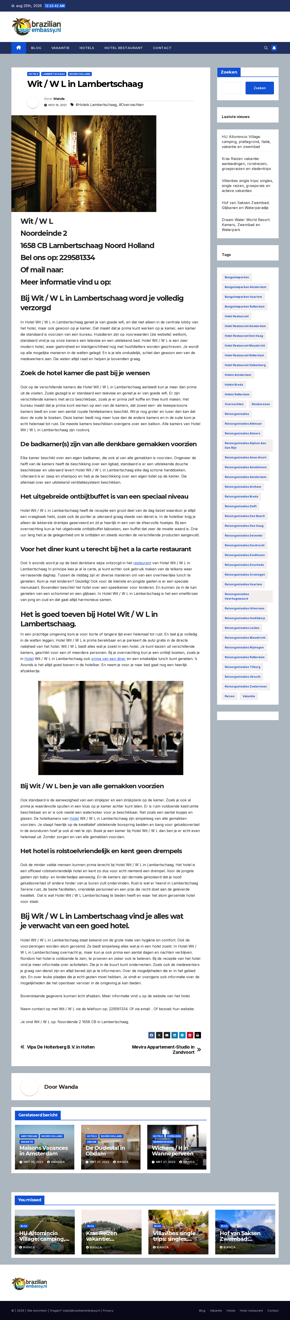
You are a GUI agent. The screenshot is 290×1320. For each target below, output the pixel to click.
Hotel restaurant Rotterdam (244, 355)
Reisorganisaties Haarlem (243, 584)
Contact (162, 48)
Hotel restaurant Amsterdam (245, 326)
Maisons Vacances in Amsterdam (43, 1151)
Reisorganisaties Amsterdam (245, 477)
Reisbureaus (261, 404)
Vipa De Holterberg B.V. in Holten (61, 1047)
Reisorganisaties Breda (241, 496)
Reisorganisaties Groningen (245, 574)
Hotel (29, 658)
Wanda (59, 99)
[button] (266, 48)
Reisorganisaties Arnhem (243, 486)
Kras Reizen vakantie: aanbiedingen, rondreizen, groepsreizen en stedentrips (246, 163)
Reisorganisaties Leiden (242, 628)
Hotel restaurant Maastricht (245, 345)
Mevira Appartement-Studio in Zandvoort (163, 1049)
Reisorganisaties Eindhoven (245, 555)
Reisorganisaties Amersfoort (245, 457)
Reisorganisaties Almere (242, 433)
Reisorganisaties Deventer (244, 535)
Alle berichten (37, 1310)
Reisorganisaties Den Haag (244, 525)
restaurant (142, 563)
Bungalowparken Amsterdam (245, 287)
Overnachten (234, 404)
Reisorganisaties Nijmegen (244, 647)
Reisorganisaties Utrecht (242, 676)
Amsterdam (29, 1136)
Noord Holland (79, 74)
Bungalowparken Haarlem (243, 296)
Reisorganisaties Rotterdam (245, 657)
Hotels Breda (234, 384)
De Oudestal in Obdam (105, 1151)
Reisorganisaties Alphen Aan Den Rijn (245, 445)
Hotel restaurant (123, 48)
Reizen (229, 696)
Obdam (91, 1141)
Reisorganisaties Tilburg (242, 667)
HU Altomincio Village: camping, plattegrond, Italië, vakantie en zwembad (246, 141)
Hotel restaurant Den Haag (244, 335)
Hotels (87, 48)
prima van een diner (108, 658)
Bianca (29, 1247)
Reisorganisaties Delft (240, 506)
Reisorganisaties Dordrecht (244, 545)
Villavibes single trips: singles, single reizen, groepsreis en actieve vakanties (247, 185)
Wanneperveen (163, 1141)
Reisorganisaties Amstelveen (246, 467)
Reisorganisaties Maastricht (245, 637)
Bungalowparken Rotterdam (245, 306)
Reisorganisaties (237, 414)
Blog (36, 48)
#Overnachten (131, 104)
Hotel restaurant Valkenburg (245, 365)
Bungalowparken (237, 277)
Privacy (108, 1310)
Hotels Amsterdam (238, 375)
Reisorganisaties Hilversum (244, 608)
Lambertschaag (54, 74)
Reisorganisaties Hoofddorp (245, 618)
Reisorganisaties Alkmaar (243, 423)
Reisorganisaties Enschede (244, 564)
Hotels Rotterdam (237, 394)
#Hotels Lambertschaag (96, 104)
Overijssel (174, 1136)
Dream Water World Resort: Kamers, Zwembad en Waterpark (246, 224)
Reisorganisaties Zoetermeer (246, 686)
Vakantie (60, 48)
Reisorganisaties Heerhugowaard (237, 596)
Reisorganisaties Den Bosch (245, 516)
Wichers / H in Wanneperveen (173, 1151)
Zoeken (260, 88)
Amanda (58, 1162)
